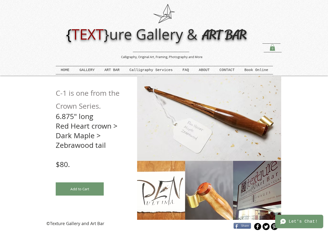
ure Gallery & (155, 34)
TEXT (88, 34)
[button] (272, 47)
